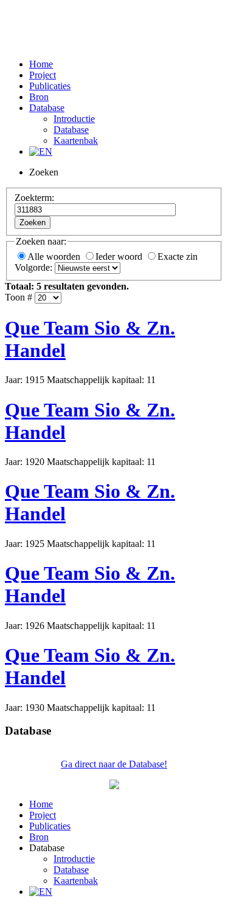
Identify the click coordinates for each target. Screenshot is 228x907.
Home (41, 64)
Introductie (74, 119)
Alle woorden (55, 256)
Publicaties (50, 86)
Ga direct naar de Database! (114, 764)
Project (42, 75)
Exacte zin (177, 256)
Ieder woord (120, 256)
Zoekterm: (34, 197)
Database (46, 108)
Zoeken (32, 222)
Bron (39, 97)
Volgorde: (33, 267)
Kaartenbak (76, 140)
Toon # (18, 297)
